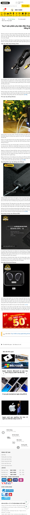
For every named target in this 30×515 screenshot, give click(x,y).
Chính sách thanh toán (6, 465)
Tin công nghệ (21, 19)
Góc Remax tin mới (17, 344)
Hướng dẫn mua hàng (6, 457)
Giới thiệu (3, 454)
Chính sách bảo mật (6, 463)
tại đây (26, 304)
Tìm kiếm (26, 6)
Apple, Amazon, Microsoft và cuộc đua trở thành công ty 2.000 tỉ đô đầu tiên (15, 371)
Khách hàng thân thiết (6, 461)
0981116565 (13, 470)
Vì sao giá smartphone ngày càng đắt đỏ (14, 394)
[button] (3, 374)
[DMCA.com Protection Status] (15, 498)
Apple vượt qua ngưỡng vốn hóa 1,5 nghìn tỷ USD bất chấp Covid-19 (15, 418)
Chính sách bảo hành (6, 459)
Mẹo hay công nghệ (7, 20)
